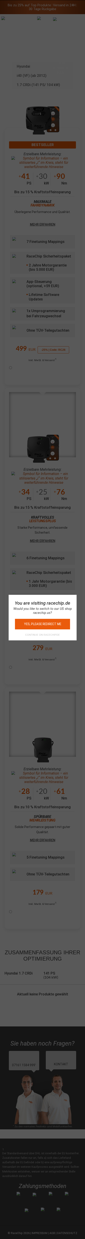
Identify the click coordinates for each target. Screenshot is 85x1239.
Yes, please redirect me (42, 624)
